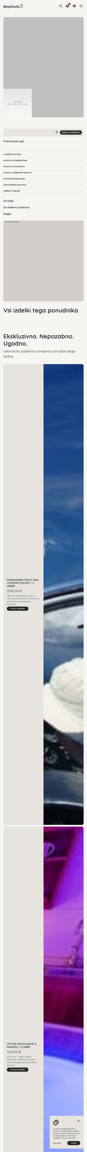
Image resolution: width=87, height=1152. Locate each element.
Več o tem (57, 1143)
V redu (74, 1143)
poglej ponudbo (17, 608)
